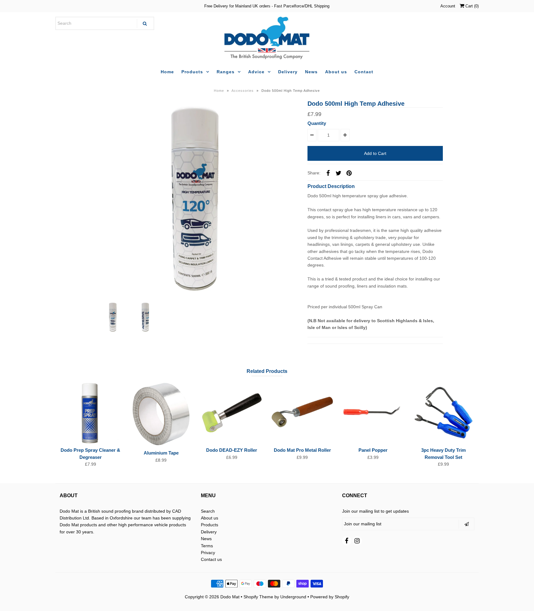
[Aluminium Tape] (161, 414)
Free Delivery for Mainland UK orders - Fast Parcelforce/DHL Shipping (266, 6)
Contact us (211, 559)
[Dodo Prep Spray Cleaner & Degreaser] (90, 413)
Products (192, 71)
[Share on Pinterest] (349, 172)
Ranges (226, 71)
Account (447, 6)
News (311, 71)
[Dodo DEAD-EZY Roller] (232, 413)
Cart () (471, 6)
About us (336, 71)
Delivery (288, 71)
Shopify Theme (258, 596)
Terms (207, 545)
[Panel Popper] (373, 413)
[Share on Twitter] (338, 172)
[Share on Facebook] (328, 172)
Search (208, 511)
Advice (256, 71)
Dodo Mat (229, 596)
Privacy (208, 552)
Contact (363, 71)
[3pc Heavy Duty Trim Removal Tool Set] (443, 413)
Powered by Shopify (329, 596)
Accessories (242, 90)
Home (167, 71)
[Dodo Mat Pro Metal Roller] (302, 413)
